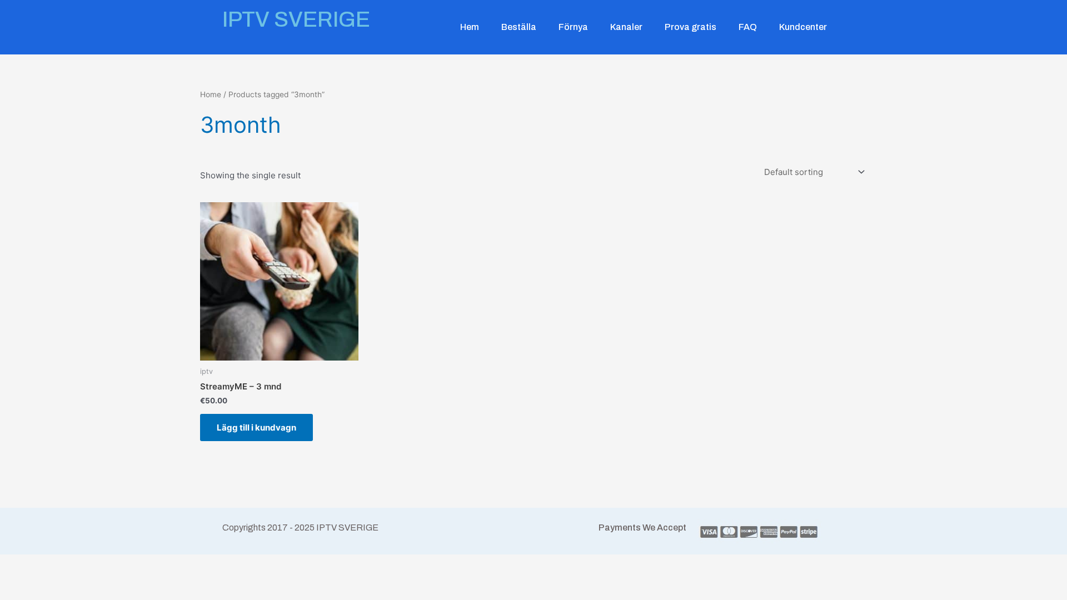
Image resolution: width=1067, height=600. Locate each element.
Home (210, 94)
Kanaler (626, 27)
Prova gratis (690, 27)
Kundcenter (803, 27)
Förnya (573, 27)
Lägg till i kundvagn (256, 427)
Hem (469, 27)
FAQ (748, 27)
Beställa (518, 27)
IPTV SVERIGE (296, 19)
